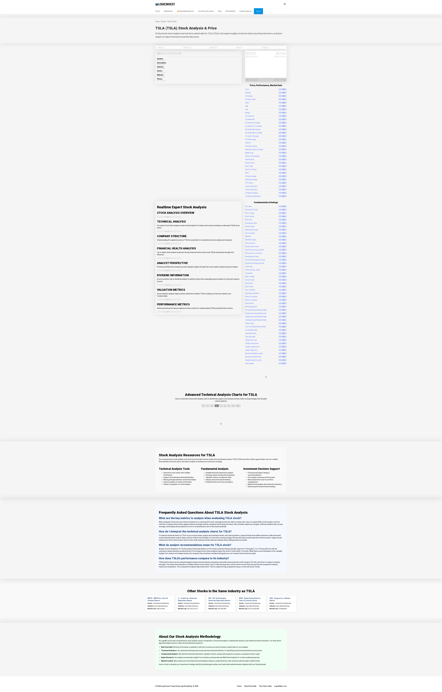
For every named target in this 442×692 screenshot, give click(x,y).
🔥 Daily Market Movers (185, 11)
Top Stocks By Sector (206, 11)
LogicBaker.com (280, 686)
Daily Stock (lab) (250, 686)
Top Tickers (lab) (265, 686)
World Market (230, 11)
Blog (219, 11)
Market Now (168, 11)
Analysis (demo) (245, 11)
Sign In (258, 11)
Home (157, 11)
